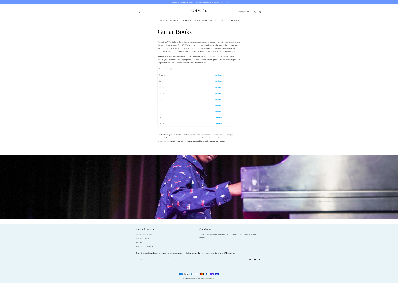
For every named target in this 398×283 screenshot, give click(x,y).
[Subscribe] (174, 259)
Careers (139, 242)
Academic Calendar (143, 238)
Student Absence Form (144, 234)
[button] (138, 11)
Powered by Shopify (209, 278)
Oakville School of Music (195, 278)
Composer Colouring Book (145, 246)
